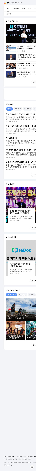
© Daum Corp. (8, 465)
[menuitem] (8, 8)
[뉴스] (8, 2)
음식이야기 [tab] (27, 109)
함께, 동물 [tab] (18, 109)
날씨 (21, 3)
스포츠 (17, 3)
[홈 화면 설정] (32, 467)
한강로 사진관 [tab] (11, 294)
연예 (12, 3)
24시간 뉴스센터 (21, 456)
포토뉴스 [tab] (31, 294)
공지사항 (30, 456)
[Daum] (5, 2)
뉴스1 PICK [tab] (22, 294)
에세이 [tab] (9, 109)
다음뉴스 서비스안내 (9, 456)
